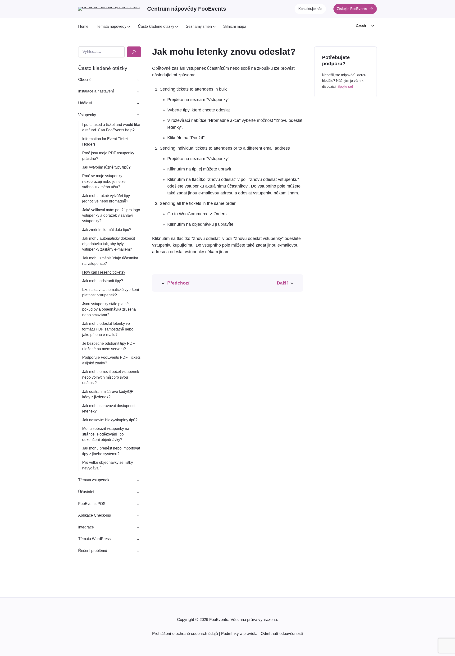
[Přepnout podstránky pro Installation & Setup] (138, 91)
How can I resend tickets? (103, 272)
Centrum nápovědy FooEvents (186, 9)
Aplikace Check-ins (94, 515)
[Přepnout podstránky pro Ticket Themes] (138, 480)
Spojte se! (345, 86)
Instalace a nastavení (96, 91)
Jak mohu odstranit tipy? (102, 281)
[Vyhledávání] (134, 51)
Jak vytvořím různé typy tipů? (106, 167)
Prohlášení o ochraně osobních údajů (185, 633)
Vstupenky (87, 115)
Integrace (86, 527)
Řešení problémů (92, 551)
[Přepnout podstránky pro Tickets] (138, 115)
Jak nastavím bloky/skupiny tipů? (109, 420)
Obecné (84, 80)
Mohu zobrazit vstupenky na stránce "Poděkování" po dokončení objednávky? (105, 434)
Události (85, 103)
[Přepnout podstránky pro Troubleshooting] (138, 551)
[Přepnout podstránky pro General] (138, 79)
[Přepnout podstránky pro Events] (138, 103)
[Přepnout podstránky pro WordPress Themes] (138, 539)
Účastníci (86, 492)
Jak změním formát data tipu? (106, 230)
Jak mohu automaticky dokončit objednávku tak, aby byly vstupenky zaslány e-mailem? (108, 243)
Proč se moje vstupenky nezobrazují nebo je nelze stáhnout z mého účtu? (104, 181)
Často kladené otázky (102, 68)
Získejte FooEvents (352, 9)
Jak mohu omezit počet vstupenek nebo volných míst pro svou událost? (110, 377)
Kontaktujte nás (310, 9)
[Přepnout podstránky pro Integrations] (138, 527)
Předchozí (178, 282)
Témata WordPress (94, 539)
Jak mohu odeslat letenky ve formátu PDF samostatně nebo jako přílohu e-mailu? (107, 328)
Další (282, 282)
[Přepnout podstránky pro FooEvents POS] (138, 503)
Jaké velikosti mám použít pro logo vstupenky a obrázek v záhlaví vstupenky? (111, 215)
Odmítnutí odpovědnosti (282, 633)
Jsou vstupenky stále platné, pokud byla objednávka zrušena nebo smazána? (109, 309)
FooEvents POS (91, 504)
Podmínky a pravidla (239, 633)
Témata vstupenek (93, 480)
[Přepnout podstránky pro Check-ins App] (138, 515)
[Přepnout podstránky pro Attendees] (138, 492)
